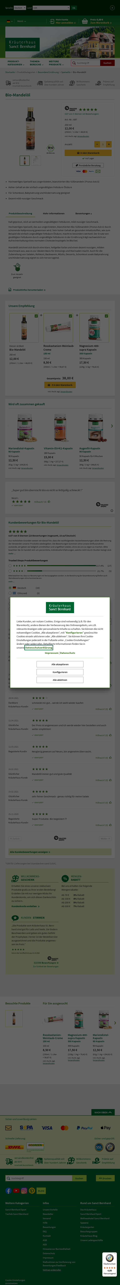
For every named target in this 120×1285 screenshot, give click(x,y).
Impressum (51, 653)
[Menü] (115, 1254)
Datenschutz (67, 653)
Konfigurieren (60, 672)
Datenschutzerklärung (38, 647)
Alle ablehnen (60, 679)
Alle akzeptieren (60, 664)
